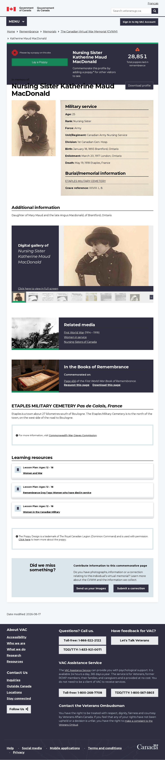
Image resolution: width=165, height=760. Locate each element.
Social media (32, 748)
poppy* (89, 72)
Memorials (49, 31)
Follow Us (20, 710)
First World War (74, 332)
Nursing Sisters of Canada (80, 341)
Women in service (75, 337)
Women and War (32, 473)
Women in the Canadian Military (41, 512)
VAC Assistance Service (78, 670)
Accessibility (16, 637)
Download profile (139, 85)
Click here (24, 539)
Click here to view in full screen (38, 288)
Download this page (106, 385)
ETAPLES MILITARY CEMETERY (85, 181)
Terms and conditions (105, 748)
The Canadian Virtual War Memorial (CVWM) (89, 31)
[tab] (19, 297)
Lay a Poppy (40, 62)
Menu (15, 21)
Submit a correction (131, 588)
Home (11, 31)
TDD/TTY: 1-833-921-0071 (82, 649)
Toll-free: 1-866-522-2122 (82, 640)
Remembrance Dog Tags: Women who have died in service (57, 492)
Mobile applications (65, 748)
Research (14, 655)
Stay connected (19, 698)
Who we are (16, 643)
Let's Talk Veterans (134, 640)
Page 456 (70, 381)
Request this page (76, 385)
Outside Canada (19, 686)
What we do (16, 649)
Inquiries (13, 680)
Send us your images (91, 588)
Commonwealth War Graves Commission (73, 435)
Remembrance (29, 31)
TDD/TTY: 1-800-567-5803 (134, 693)
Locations (14, 692)
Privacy (18, 752)
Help (10, 748)
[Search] (154, 11)
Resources (15, 661)
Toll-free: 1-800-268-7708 (82, 693)
